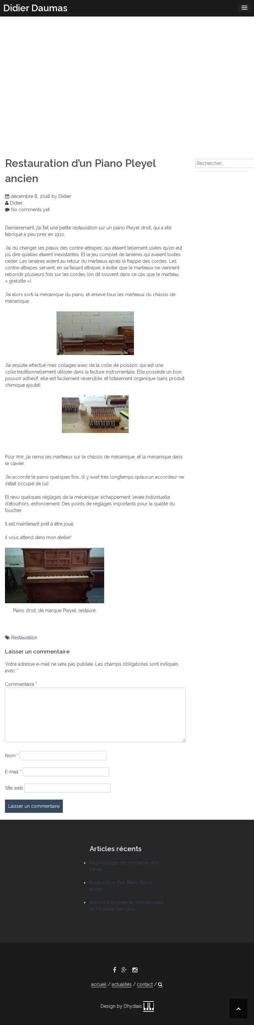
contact (145, 984)
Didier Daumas (35, 8)
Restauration (24, 637)
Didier (65, 196)
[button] (160, 984)
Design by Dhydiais (122, 1006)
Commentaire (21, 684)
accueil (98, 984)
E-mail (13, 771)
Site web (14, 788)
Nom (12, 755)
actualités (122, 984)
